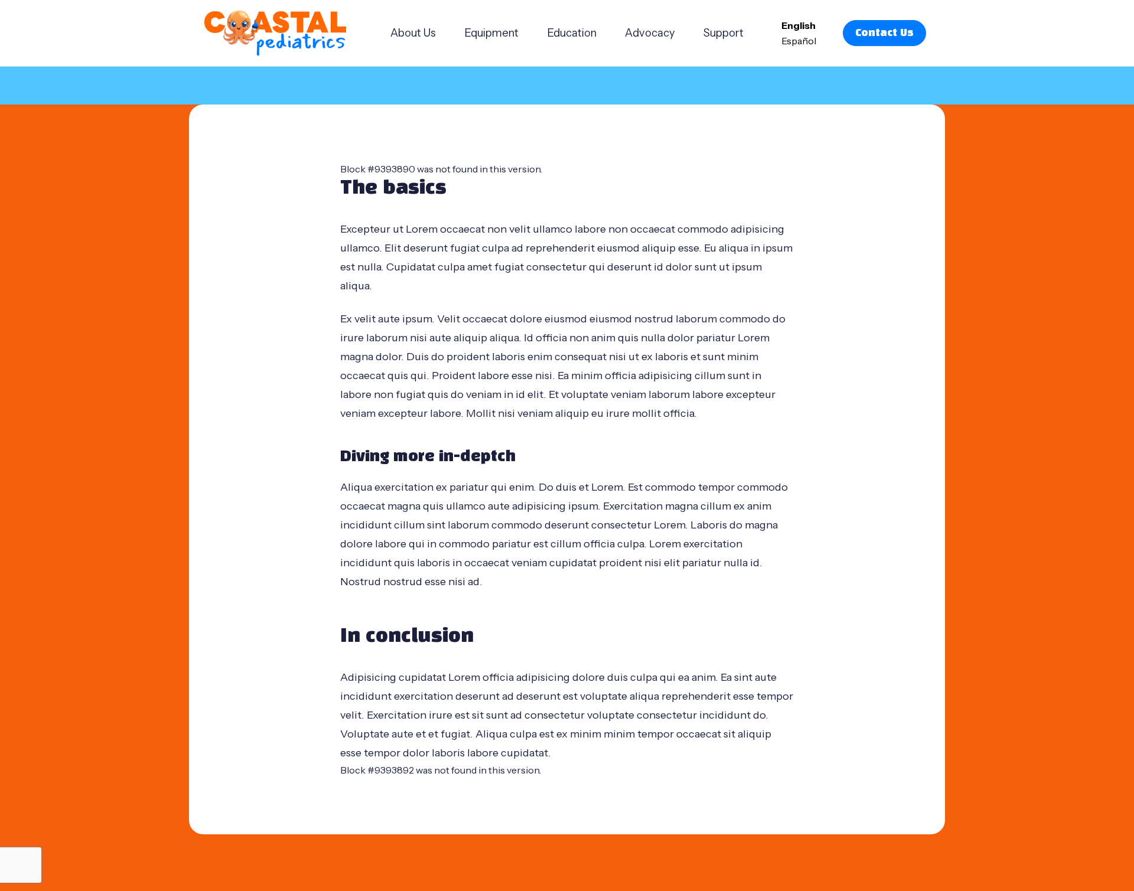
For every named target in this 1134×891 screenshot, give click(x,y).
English (798, 25)
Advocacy (650, 33)
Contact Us (884, 33)
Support (723, 33)
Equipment (491, 33)
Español (798, 41)
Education (572, 33)
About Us (413, 33)
